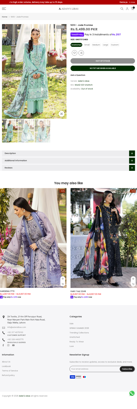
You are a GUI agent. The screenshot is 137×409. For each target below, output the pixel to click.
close (5, 2)
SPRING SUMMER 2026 (79, 328)
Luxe (72, 346)
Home (4, 17)
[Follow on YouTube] (13, 345)
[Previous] (6, 71)
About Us (6, 362)
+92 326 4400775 (15, 339)
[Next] (62, 71)
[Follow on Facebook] (3, 345)
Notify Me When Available (103, 68)
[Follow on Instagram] (8, 345)
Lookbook (6, 366)
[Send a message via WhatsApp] (132, 393)
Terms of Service (10, 371)
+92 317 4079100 (15, 332)
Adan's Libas (83, 81)
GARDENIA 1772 (7, 291)
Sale (71, 323)
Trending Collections (79, 332)
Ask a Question (78, 75)
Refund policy (8, 375)
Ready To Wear (77, 341)
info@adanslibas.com (16, 327)
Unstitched (75, 337)
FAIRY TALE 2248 (78, 291)
